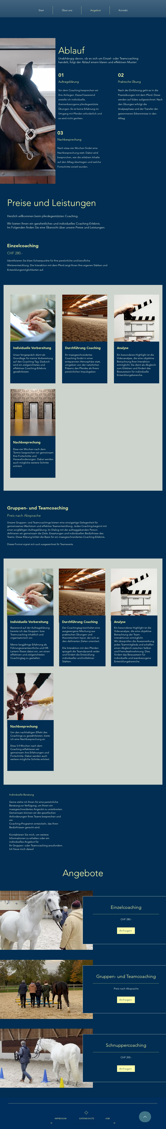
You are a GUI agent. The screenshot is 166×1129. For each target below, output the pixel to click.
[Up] (145, 1116)
